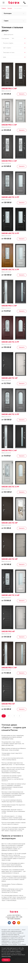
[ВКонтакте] (9, 922)
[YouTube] (14, 922)
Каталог (10, 8)
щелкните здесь (6, 956)
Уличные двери (18, 8)
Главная (4, 8)
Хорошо (6, 960)
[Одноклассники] (18, 922)
